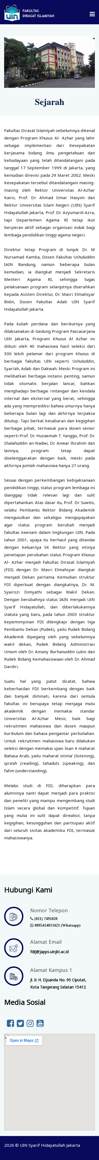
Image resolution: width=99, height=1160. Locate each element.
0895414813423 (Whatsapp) (58, 925)
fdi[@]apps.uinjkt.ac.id (49, 951)
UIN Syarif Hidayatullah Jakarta (50, 1145)
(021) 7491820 (45, 919)
